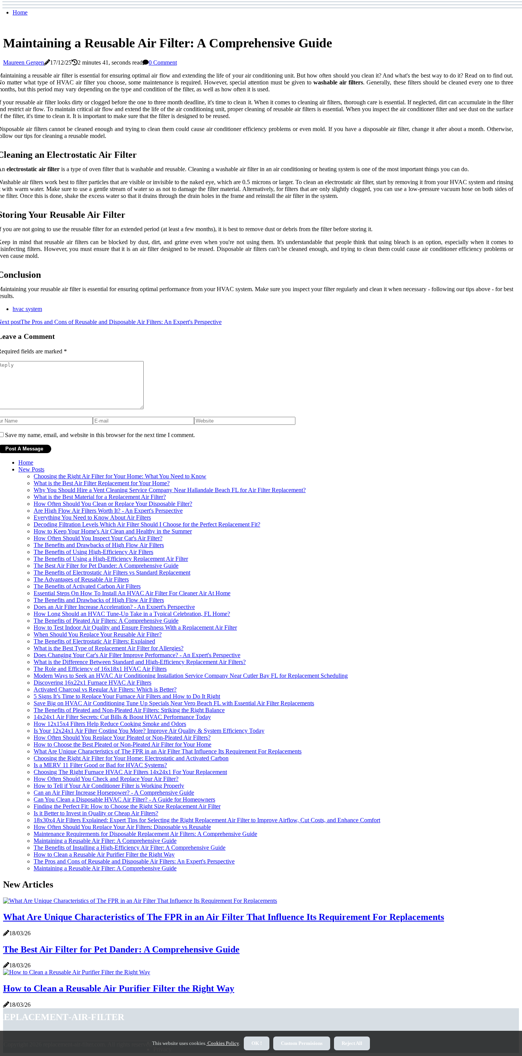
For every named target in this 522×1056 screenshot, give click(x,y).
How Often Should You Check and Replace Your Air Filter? (106, 779)
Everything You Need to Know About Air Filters (92, 517)
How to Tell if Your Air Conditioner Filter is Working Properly (109, 785)
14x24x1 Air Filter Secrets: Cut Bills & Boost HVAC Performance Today (122, 717)
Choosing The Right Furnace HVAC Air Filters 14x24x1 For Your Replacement (130, 772)
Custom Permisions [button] (302, 1043)
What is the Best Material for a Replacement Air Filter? (100, 497)
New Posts (31, 469)
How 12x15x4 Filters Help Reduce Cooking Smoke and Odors (110, 724)
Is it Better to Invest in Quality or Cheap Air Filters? (96, 813)
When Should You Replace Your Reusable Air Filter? (98, 634)
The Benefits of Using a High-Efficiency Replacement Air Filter (111, 559)
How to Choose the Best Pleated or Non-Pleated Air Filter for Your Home (122, 744)
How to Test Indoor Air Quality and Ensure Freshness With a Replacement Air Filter (135, 627)
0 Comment (163, 62)
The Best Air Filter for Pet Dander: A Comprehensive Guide (106, 565)
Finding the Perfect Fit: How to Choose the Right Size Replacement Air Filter (127, 806)
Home (20, 12)
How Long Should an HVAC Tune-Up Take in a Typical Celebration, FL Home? (132, 614)
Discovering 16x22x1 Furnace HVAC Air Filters (92, 682)
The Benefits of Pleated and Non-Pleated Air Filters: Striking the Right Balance (129, 710)
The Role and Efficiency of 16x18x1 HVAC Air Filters (100, 669)
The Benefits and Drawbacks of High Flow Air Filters (99, 545)
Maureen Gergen (23, 62)
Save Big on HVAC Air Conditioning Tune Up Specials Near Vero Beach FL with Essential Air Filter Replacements (174, 703)
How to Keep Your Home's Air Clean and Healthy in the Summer (113, 531)
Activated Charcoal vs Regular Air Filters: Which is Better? (105, 689)
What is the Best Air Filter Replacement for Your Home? (102, 483)
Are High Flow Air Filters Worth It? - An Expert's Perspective (108, 510)
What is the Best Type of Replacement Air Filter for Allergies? (108, 648)
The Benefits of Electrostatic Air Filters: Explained (94, 641)
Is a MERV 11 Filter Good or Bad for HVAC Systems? (100, 765)
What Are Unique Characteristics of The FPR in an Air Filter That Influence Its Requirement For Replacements (168, 751)
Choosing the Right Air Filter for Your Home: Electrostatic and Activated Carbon (131, 758)
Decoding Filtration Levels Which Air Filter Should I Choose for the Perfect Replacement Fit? (147, 524)
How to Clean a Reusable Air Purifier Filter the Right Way (104, 854)
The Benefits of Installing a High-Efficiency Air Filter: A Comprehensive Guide (129, 847)
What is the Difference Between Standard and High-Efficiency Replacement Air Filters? (140, 662)
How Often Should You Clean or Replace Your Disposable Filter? (113, 503)
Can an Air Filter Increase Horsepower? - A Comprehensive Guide (114, 792)
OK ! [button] (256, 1043)
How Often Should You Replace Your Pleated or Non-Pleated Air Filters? (122, 737)
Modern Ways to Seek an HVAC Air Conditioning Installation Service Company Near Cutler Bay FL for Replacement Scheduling (191, 675)
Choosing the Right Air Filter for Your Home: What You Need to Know (120, 476)
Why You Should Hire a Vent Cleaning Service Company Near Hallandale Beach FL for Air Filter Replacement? (170, 490)
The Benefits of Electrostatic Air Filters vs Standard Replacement (112, 572)
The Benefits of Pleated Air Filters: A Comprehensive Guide (106, 620)
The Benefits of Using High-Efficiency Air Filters (93, 552)
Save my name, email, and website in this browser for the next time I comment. (100, 435)
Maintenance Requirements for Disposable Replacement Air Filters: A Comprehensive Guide (145, 834)
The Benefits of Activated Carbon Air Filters (87, 586)
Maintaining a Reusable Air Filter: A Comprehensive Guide (105, 840)
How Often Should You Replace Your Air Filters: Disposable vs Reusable (122, 827)
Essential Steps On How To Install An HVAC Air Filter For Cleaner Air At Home (132, 593)
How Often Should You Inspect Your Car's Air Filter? (98, 538)
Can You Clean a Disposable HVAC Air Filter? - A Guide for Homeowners (124, 799)
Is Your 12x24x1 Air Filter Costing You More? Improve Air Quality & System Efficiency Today (149, 730)
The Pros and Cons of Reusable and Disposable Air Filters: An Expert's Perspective (134, 861)
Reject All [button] (352, 1043)
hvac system (27, 309)
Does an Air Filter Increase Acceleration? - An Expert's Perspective (114, 607)
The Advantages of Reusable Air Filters (81, 579)
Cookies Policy (222, 1043)
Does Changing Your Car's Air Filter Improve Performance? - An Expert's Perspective (137, 655)
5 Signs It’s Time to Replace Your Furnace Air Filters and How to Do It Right (127, 696)
